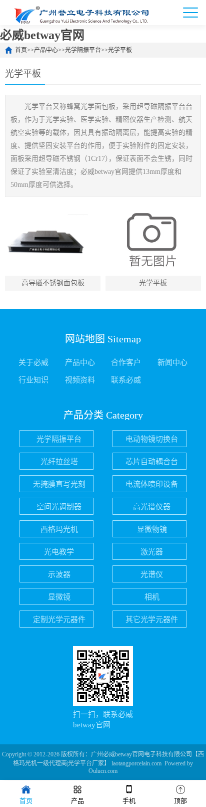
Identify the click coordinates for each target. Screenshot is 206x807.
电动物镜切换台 (152, 439)
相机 (152, 597)
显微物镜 (152, 529)
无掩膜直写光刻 (59, 484)
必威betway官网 (42, 35)
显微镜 (59, 597)
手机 (129, 800)
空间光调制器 (59, 507)
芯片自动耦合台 (152, 462)
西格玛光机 (59, 529)
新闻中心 (173, 362)
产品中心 (46, 50)
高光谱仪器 (151, 507)
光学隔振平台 (83, 50)
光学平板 (120, 50)
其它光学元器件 (152, 620)
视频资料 (80, 380)
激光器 (151, 552)
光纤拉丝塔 (59, 462)
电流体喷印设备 (152, 484)
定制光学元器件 (59, 620)
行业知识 (33, 380)
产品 (77, 800)
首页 (21, 50)
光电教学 (59, 552)
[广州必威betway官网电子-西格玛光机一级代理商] (79, 12)
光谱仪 (151, 574)
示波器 (59, 574)
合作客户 (126, 362)
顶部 (180, 800)
